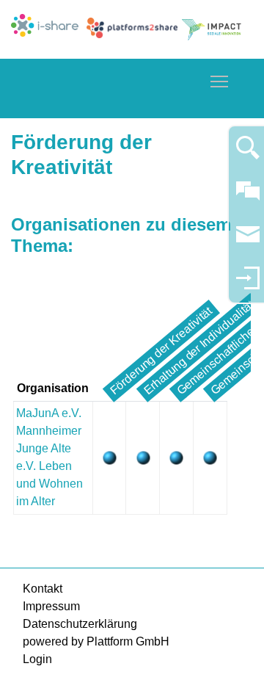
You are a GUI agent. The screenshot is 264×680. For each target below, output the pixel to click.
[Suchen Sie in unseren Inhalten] (248, 154)
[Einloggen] (248, 284)
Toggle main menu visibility (219, 80)
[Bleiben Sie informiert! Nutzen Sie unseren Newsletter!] (248, 241)
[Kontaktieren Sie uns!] (248, 197)
